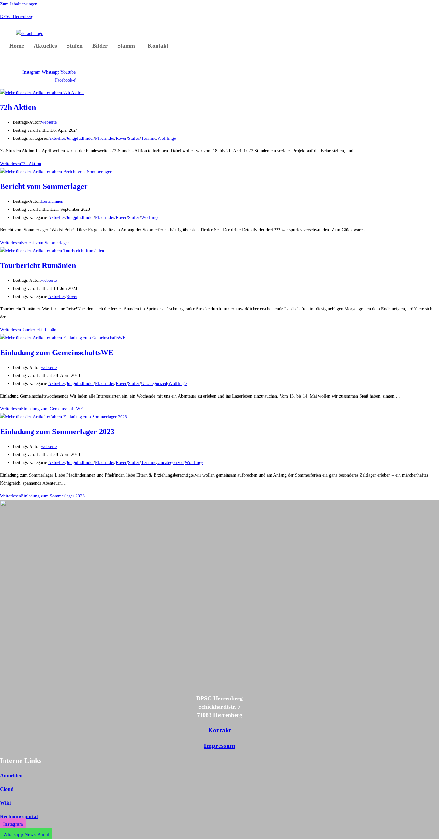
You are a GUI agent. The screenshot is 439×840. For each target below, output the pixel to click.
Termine (148, 138)
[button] (127, 45)
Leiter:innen (52, 201)
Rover (121, 138)
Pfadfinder (104, 138)
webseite (49, 122)
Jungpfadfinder (80, 138)
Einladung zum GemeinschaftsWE (56, 352)
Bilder (100, 45)
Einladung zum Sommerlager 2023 (57, 431)
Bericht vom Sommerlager (44, 186)
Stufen (75, 45)
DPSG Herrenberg (16, 16)
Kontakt (158, 45)
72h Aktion (18, 107)
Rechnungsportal (19, 816)
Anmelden (11, 775)
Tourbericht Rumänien (38, 265)
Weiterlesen (20, 163)
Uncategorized (154, 383)
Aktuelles (45, 45)
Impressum (219, 745)
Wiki (5, 803)
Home (16, 45)
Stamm (126, 45)
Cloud (6, 789)
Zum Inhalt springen (18, 4)
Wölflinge (166, 138)
